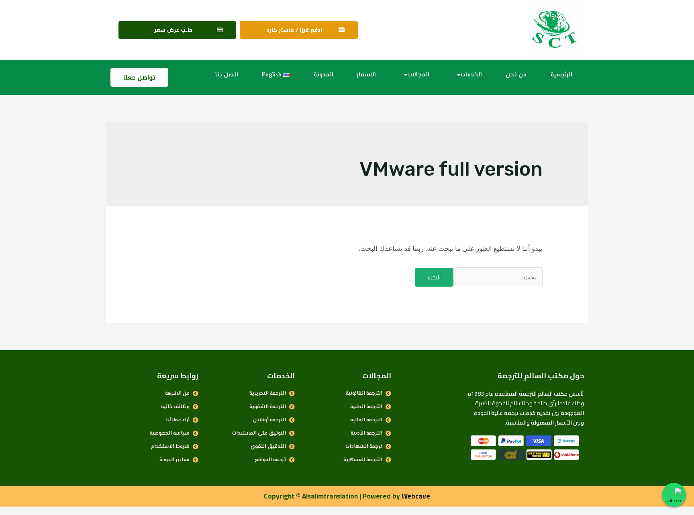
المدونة (323, 75)
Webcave (416, 496)
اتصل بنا (226, 75)
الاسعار (366, 75)
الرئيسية (561, 75)
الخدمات (471, 75)
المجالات (418, 75)
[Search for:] (498, 277)
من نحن (516, 75)
